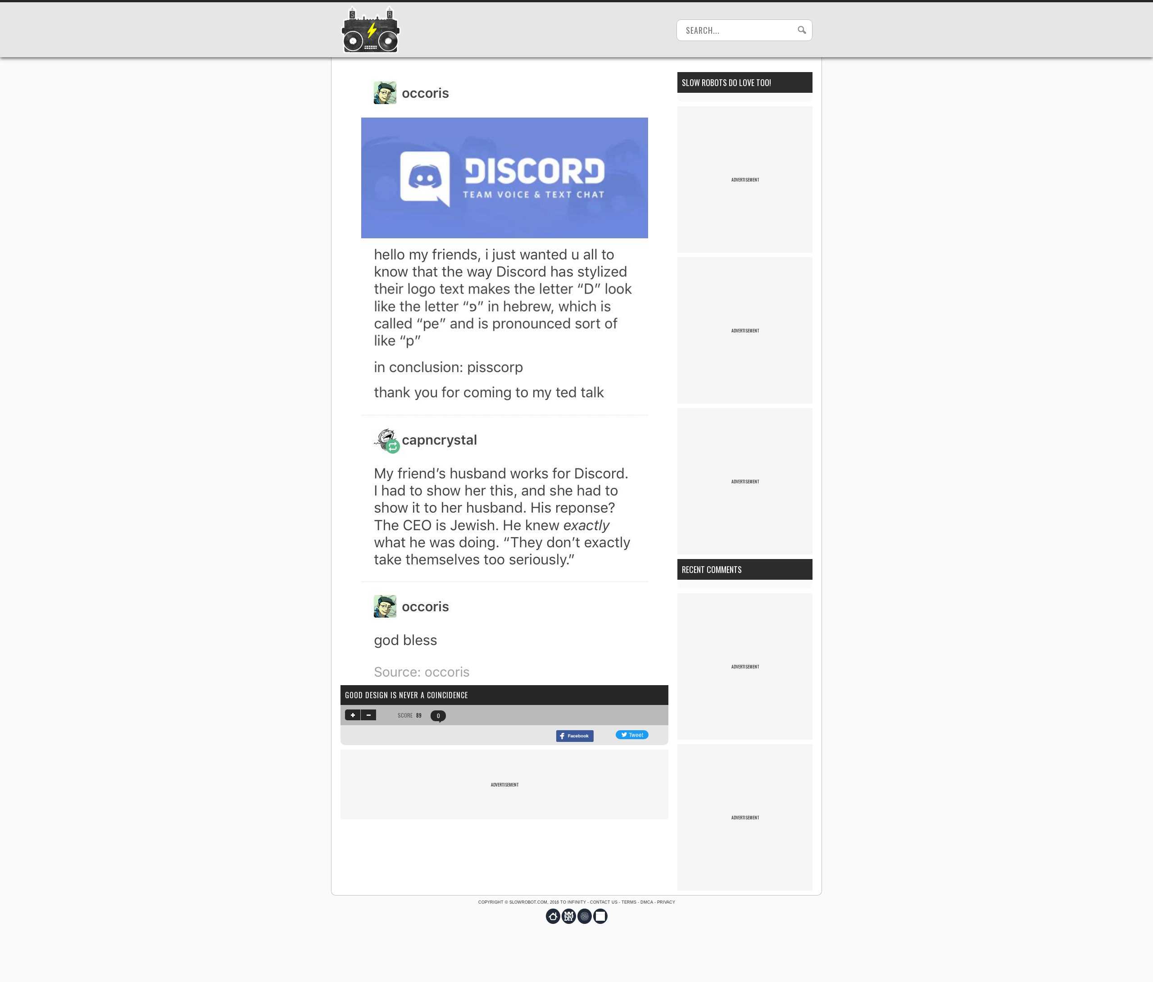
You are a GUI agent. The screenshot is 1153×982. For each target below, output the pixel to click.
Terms (629, 902)
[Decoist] (553, 916)
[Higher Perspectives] (584, 916)
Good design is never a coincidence (406, 695)
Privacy (666, 902)
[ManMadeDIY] (569, 916)
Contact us (603, 902)
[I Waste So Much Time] (600, 916)
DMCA (646, 902)
